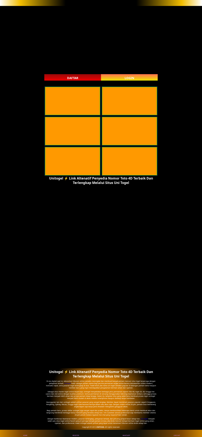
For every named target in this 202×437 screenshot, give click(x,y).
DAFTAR (72, 78)
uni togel (144, 419)
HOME (25, 435)
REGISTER (76, 435)
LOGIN (129, 78)
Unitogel (67, 383)
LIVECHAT (177, 435)
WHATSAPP (126, 435)
